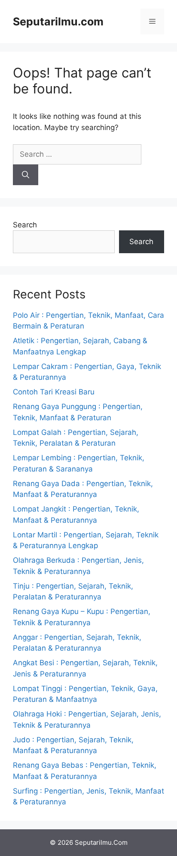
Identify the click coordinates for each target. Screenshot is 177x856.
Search (25, 224)
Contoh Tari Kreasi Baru (54, 392)
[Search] (25, 174)
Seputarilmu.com (58, 21)
